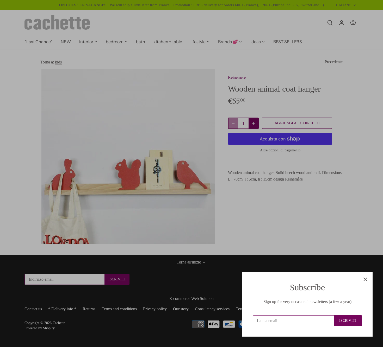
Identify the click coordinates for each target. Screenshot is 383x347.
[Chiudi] (365, 279)
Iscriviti (347, 321)
